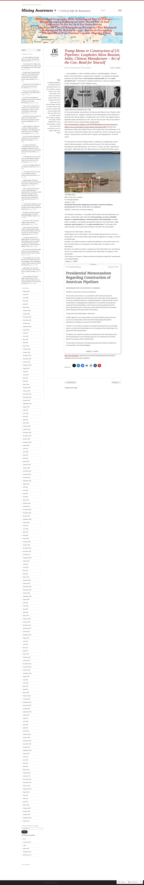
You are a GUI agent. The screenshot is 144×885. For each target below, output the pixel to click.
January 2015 (26, 737)
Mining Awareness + (39, 10)
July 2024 (25, 371)
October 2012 (26, 814)
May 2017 (25, 647)
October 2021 (26, 477)
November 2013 (27, 782)
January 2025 (26, 352)
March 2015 (26, 731)
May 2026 (25, 301)
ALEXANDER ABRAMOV (53, 82)
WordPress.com (27, 855)
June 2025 (25, 336)
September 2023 (27, 403)
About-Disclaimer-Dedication (31, 4)
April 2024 (25, 381)
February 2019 (27, 580)
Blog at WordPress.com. (50, 883)
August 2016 (26, 676)
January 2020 (26, 545)
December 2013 (27, 779)
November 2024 (27, 358)
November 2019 (27, 551)
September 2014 (27, 750)
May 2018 (25, 609)
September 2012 (27, 817)
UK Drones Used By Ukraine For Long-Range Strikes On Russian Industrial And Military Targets (30, 214)
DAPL (58, 91)
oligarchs (52, 117)
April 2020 (25, 535)
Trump (56, 128)
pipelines (58, 117)
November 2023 (27, 397)
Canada (50, 91)
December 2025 (27, 317)
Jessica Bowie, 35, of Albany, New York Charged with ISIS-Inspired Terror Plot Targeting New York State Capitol (31, 65)
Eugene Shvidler (52, 97)
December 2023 (27, 394)
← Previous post (70, 382)
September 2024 (27, 365)
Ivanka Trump (56, 102)
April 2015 (25, 728)
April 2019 (25, 573)
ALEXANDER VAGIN (51, 87)
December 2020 (27, 509)
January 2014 (26, 776)
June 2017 (25, 644)
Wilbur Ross (57, 130)
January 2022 (26, 468)
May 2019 (25, 570)
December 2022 (27, 432)
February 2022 (27, 464)
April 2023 (25, 419)
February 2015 (27, 734)
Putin (50, 119)
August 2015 (26, 715)
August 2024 (26, 368)
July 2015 (25, 718)
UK (59, 128)
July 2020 (25, 525)
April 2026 (25, 304)
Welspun (51, 130)
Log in (24, 845)
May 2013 (25, 798)
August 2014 (26, 753)
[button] (92, 96)
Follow (24, 831)
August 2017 (26, 638)
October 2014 (26, 747)
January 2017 (26, 660)
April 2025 (25, 342)
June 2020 (25, 529)
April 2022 (25, 458)
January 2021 (26, 506)
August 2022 (26, 445)
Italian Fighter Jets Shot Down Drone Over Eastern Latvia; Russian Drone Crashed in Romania (30, 269)
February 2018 (27, 618)
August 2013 (26, 792)
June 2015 (25, 721)
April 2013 (25, 801)
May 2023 (25, 416)
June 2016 (25, 683)
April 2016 (25, 689)
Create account (27, 842)
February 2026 (27, 310)
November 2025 (27, 320)
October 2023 (26, 400)
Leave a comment (116, 68)
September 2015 (27, 711)
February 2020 (27, 541)
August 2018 (26, 599)
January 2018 (26, 622)
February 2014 (27, 772)
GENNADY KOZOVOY (54, 100)
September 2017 (27, 634)
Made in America (52, 106)
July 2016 (25, 679)
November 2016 (27, 667)
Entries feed (26, 848)
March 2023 (26, 423)
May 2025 (25, 339)
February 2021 (27, 503)
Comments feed (27, 851)
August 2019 (26, 561)
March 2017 (26, 654)
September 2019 (27, 557)
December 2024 (27, 355)
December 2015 (27, 702)
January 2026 (26, 313)
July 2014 (25, 756)
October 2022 (26, 439)
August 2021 (26, 484)
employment (57, 95)
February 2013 (27, 808)
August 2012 (26, 821)
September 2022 (27, 442)
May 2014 (25, 763)
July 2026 (25, 294)
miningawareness (76, 68)
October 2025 (26, 323)
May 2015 (25, 724)
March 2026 (26, 307)
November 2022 (27, 435)
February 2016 (27, 695)
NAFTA (48, 117)
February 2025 (27, 349)
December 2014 (27, 740)
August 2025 (26, 329)
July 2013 (25, 795)
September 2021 (27, 480)
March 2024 (26, 384)
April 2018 (25, 612)
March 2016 (26, 692)
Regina (54, 119)
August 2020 (26, 522)
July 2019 (25, 564)
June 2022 (25, 451)
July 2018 (25, 602)
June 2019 (25, 567)
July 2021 (25, 487)
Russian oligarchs (51, 124)
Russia (58, 122)
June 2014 (25, 760)
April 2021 (25, 496)
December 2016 (27, 663)
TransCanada (50, 128)
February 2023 (27, 426)
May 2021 (25, 493)
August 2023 (26, 407)
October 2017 (26, 631)
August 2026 (26, 291)
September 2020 (27, 519)
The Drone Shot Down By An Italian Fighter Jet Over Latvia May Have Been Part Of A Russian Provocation (31, 251)
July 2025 (25, 333)
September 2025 (27, 326)
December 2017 (27, 625)
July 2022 (25, 448)
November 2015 (27, 705)
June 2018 (25, 606)
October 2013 (26, 785)
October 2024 (26, 362)
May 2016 (25, 686)
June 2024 (25, 374)
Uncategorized (86, 68)
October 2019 (26, 554)
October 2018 (26, 593)
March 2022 (26, 461)
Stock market (56, 126)
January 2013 (26, 811)
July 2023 (25, 410)
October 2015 (26, 708)
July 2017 (25, 641)
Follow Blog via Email (31, 825)
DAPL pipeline (53, 93)
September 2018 (27, 596)
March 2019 (26, 577)
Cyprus (55, 91)
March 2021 (26, 500)
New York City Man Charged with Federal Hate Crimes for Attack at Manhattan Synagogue (30, 138)
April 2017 (25, 650)
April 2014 (25, 766)
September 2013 (27, 789)
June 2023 (25, 413)
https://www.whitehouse (72, 355)
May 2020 (25, 532)
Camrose (57, 89)
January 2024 (26, 390)
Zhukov (59, 132)
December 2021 (27, 471)
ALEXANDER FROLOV (54, 84)
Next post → (115, 382)
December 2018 (27, 586)
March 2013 (26, 805)
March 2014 (26, 769)
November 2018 (27, 589)
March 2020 (26, 538)
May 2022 (25, 455)
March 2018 (26, 615)
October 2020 (26, 516)
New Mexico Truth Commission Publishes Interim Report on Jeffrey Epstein (30, 222)
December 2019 (27, 548)
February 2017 (27, 657)
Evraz (58, 97)
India (51, 102)
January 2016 (26, 699)
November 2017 (27, 628)
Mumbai (58, 115)
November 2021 (27, 474)
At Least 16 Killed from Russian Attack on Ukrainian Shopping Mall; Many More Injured (30, 59)
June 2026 (25, 297)
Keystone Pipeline (50, 104)
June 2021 (25, 490)
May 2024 (25, 378)
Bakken (53, 89)
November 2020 (27, 512)
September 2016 (27, 673)
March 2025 (26, 346)
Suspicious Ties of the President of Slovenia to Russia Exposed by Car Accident (31, 86)
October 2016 (26, 670)
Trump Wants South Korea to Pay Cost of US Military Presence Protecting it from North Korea (30, 173)
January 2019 (26, 583)
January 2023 (26, 429)
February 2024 (27, 387)
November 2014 (27, 744)
